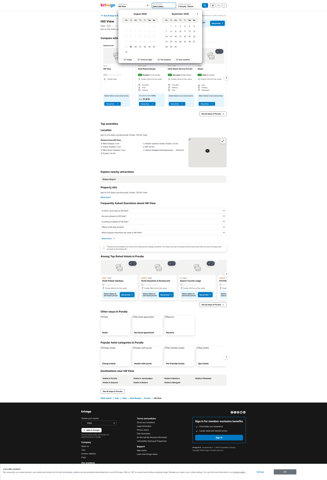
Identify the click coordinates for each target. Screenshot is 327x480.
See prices (216, 23)
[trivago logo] (108, 5)
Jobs (83, 450)
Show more (106, 197)
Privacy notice (143, 430)
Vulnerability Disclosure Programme (152, 441)
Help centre (142, 450)
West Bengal (135, 398)
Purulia (147, 398)
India (124, 398)
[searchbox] (134, 6)
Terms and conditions (146, 422)
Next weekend (184, 60)
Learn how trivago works (147, 454)
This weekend (165, 60)
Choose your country (90, 418)
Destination (122, 4)
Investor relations (88, 454)
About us (85, 446)
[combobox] (134, 5)
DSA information (143, 433)
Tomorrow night (146, 60)
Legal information (144, 426)
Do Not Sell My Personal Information (152, 437)
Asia (117, 398)
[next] (197, 13)
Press (83, 457)
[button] (134, 5)
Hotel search (106, 398)
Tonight (129, 60)
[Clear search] (147, 5)
